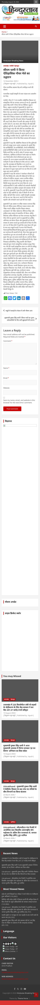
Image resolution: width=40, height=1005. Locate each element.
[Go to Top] (36, 995)
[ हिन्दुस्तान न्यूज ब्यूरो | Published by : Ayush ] (18, 84)
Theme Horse (23, 998)
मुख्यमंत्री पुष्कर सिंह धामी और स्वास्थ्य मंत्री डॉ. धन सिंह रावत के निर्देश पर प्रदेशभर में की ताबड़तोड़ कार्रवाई (18, 921)
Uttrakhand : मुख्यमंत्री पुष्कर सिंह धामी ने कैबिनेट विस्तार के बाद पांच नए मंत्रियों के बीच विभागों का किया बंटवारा (20, 789)
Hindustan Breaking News (27, 993)
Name (6, 368)
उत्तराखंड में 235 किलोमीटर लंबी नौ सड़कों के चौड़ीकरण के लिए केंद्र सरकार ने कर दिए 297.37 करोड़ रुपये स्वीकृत (19, 707)
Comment (7, 341)
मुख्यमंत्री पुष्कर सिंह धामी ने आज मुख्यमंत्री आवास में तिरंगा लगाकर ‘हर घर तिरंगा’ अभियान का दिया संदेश (19, 748)
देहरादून (16, 66)
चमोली (11, 66)
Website (6, 388)
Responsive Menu (36, 2)
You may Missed (12, 676)
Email (6, 378)
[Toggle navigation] (5, 26)
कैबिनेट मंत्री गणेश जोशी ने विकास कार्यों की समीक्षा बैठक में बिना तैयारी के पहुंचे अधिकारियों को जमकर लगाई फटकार (20, 900)
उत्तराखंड (6, 66)
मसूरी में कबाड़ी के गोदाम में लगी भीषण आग (19, 311)
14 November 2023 (10, 81)
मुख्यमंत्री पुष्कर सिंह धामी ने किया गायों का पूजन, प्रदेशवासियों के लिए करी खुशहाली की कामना (19, 319)
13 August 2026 (9, 713)
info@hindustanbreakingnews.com (15, 972)
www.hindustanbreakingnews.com (15, 979)
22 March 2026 (8, 795)
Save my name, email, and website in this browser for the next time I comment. (19, 401)
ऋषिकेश (13, 822)
